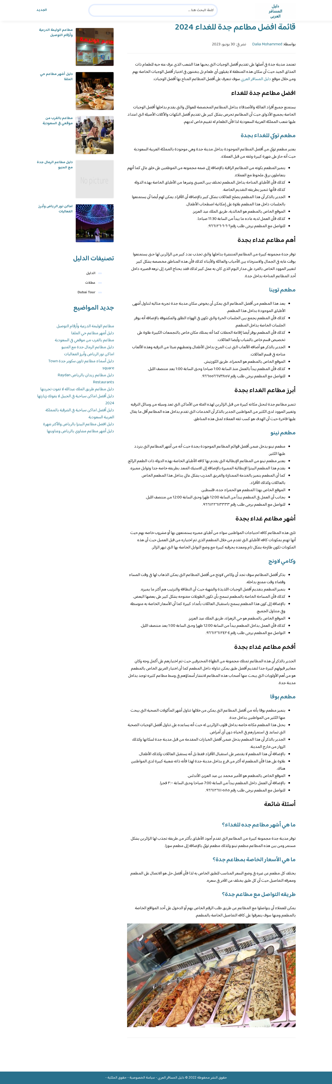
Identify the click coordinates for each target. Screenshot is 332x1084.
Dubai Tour (86, 292)
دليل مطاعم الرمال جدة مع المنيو (55, 165)
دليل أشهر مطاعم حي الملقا (56, 76)
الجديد (41, 10)
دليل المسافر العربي (256, 79)
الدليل (90, 273)
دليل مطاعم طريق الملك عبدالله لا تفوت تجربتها (77, 389)
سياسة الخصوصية (142, 1078)
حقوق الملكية (117, 1078)
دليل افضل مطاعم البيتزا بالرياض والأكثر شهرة (78, 424)
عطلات (90, 283)
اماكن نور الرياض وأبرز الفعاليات (55, 209)
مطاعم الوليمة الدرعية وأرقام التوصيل (56, 32)
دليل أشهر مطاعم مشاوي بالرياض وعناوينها (80, 431)
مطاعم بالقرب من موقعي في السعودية (58, 121)
